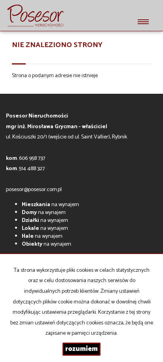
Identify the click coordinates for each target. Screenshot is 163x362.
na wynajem (50, 204)
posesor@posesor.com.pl (34, 189)
